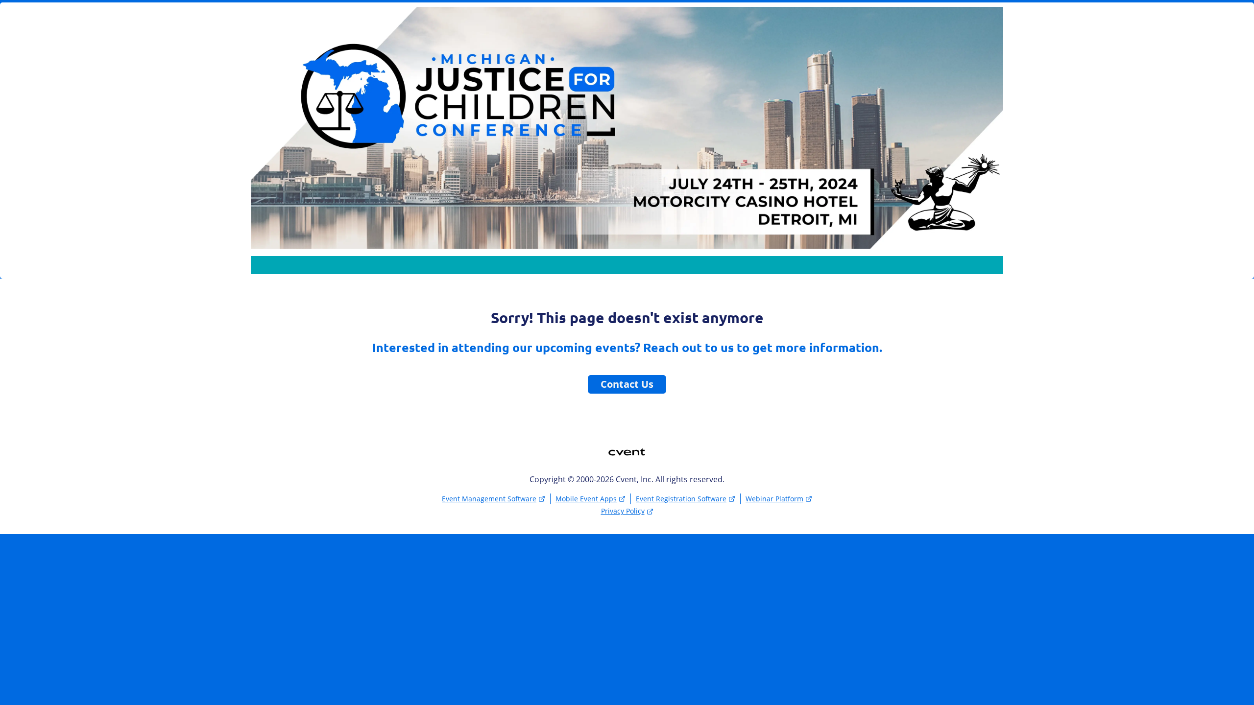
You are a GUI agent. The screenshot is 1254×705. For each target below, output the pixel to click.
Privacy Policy (623, 511)
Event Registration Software (681, 498)
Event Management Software (489, 498)
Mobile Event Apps (586, 498)
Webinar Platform (774, 498)
